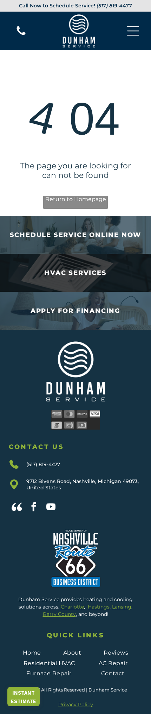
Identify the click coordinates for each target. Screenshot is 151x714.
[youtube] (51, 507)
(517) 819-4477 (114, 5)
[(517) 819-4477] (21, 34)
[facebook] (33, 507)
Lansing (121, 607)
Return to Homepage (75, 199)
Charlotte (72, 607)
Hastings (99, 607)
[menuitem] (32, 653)
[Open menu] (133, 31)
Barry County (59, 614)
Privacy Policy (75, 704)
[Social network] (16, 507)
